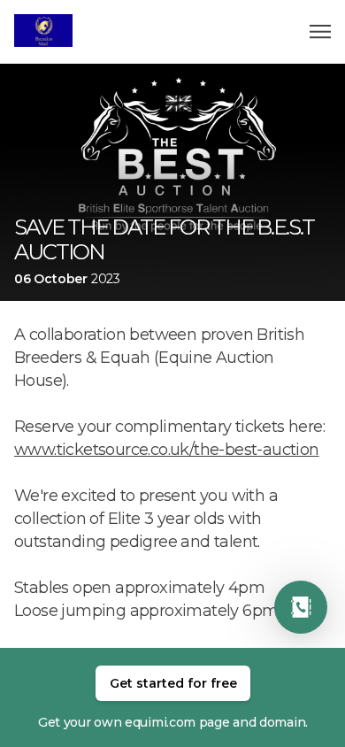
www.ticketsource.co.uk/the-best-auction (166, 449)
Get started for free (173, 683)
